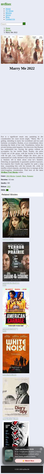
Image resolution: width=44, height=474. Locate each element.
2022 (8, 186)
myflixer (6, 3)
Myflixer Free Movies (9, 172)
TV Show (9, 11)
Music (24, 176)
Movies (9, 13)
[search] (24, 23)
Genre (8, 15)
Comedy (18, 176)
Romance (30, 176)
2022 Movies (10, 176)
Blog (8, 17)
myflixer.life (26, 469)
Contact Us (10, 19)
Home (8, 9)
